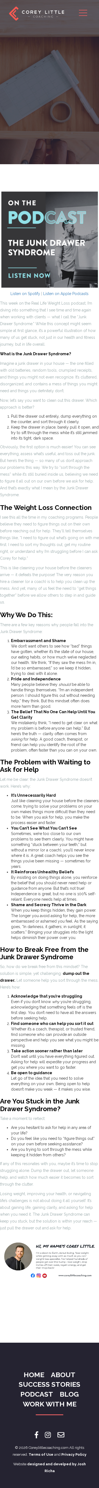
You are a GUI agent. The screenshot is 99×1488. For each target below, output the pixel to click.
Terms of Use (41, 1454)
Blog (69, 1394)
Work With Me (49, 1404)
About (63, 1375)
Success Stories (49, 1384)
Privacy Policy (73, 1454)
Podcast (36, 1394)
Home (34, 1375)
